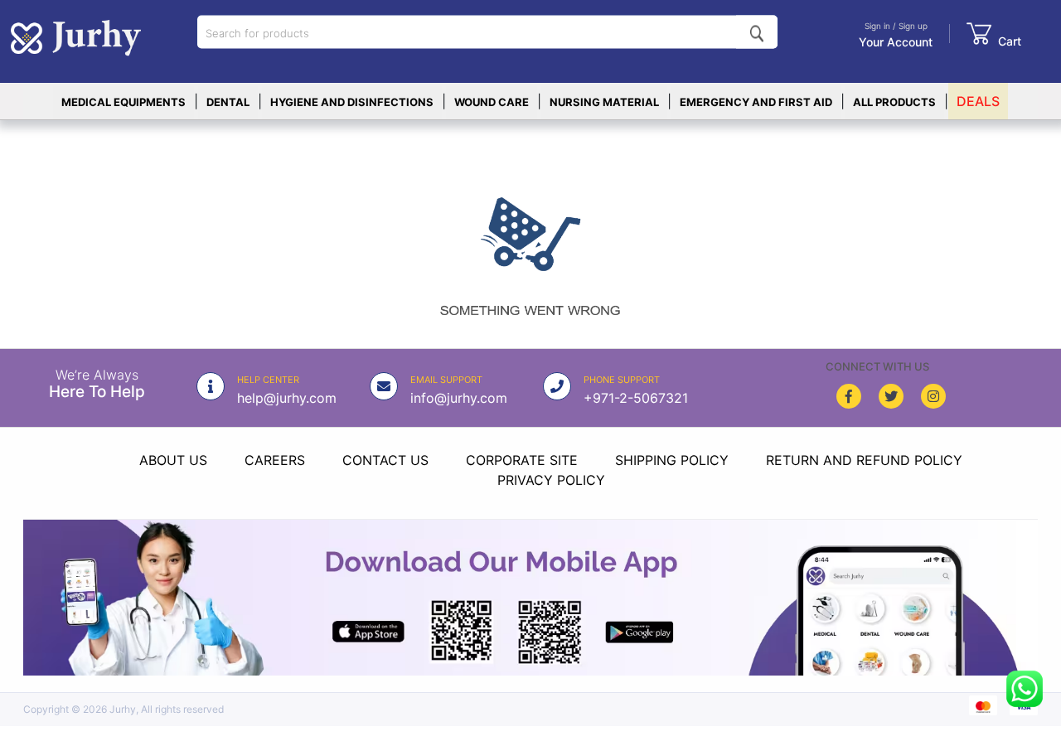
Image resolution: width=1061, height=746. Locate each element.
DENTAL (228, 102)
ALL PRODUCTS (894, 102)
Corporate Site (522, 460)
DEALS (978, 101)
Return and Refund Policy (864, 460)
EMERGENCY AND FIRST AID (756, 102)
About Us (173, 460)
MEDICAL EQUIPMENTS (123, 102)
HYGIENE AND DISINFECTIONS (352, 102)
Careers (275, 460)
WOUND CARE (491, 102)
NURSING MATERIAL (604, 102)
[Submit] (757, 32)
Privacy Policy (551, 480)
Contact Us (385, 460)
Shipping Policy (672, 460)
